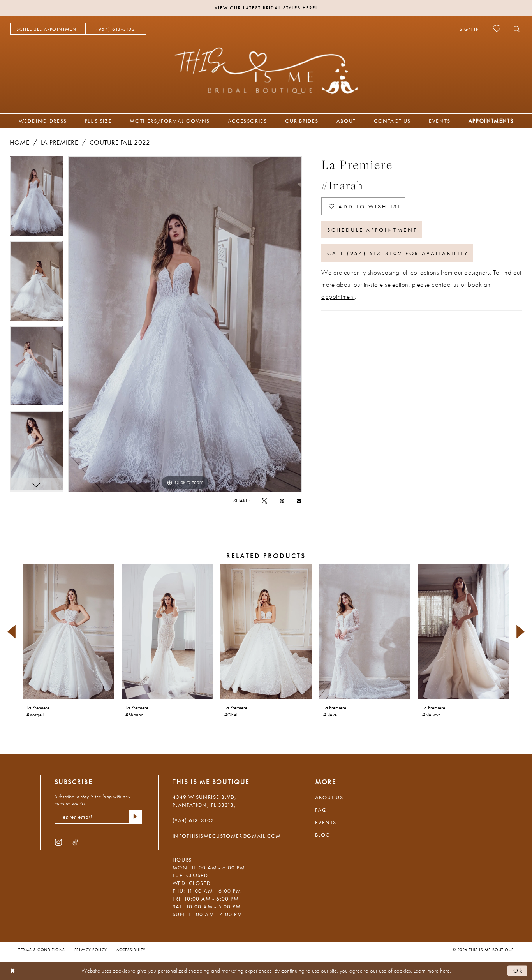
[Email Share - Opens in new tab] (299, 500)
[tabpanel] (36, 198)
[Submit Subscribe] (135, 817)
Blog (323, 834)
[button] (470, 28)
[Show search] (514, 28)
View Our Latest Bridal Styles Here (265, 8)
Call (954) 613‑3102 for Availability (397, 253)
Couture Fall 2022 (120, 142)
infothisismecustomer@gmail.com (227, 835)
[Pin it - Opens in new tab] (282, 500)
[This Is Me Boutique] (266, 70)
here (445, 971)
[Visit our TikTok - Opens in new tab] (75, 841)
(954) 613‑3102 (194, 820)
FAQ (321, 809)
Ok (518, 971)
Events (325, 822)
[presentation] (68, 631)
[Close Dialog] (13, 971)
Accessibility (131, 949)
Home (19, 142)
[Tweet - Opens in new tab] (264, 500)
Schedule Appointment (372, 229)
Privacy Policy (90, 949)
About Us (329, 797)
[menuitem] (48, 29)
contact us (445, 284)
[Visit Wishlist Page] (496, 28)
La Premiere (59, 142)
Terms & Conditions (41, 949)
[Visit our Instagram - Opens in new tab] (58, 841)
